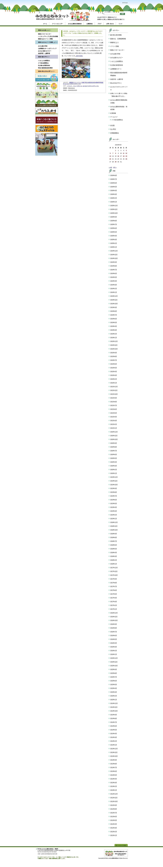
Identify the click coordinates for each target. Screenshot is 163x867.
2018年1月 (113, 564)
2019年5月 (113, 503)
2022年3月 (113, 375)
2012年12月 (114, 794)
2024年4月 (113, 281)
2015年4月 (113, 688)
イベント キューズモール (74, 86)
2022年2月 (113, 379)
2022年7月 (113, 360)
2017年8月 (113, 582)
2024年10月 (114, 258)
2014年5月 (113, 730)
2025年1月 (113, 247)
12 (126, 153)
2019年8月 (113, 492)
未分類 (112, 125)
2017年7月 (113, 586)
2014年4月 (113, 733)
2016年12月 (114, 613)
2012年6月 (113, 816)
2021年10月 (114, 394)
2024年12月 (114, 251)
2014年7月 (113, 722)
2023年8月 (113, 311)
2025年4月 (113, 236)
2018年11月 (113, 526)
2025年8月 (113, 220)
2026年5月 (113, 187)
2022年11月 (113, 345)
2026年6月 (113, 183)
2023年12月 (114, 296)
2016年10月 (114, 620)
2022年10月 (114, 349)
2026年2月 (113, 198)
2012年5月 (113, 820)
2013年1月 (113, 790)
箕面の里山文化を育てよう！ (46, 71)
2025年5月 (113, 232)
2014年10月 (114, 711)
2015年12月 (114, 658)
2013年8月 (113, 764)
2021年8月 (113, 401)
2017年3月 (113, 601)
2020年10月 (114, 439)
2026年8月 (113, 175)
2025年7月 (113, 224)
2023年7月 (113, 315)
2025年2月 (113, 243)
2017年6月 (113, 590)
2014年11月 (113, 707)
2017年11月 (113, 571)
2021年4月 (113, 417)
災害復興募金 (114, 133)
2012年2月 (113, 831)
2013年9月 (113, 760)
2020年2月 (113, 469)
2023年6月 (113, 319)
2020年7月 (113, 451)
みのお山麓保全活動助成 (75, 23)
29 (115, 162)
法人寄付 (113, 129)
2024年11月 (113, 254)
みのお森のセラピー (116, 57)
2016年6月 (113, 635)
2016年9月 (113, 624)
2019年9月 (113, 488)
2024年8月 (113, 266)
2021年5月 (113, 413)
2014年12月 (114, 703)
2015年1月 (113, 699)
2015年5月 (113, 684)
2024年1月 (113, 292)
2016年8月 (113, 628)
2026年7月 (113, 179)
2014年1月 (113, 745)
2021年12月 (114, 386)
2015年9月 (113, 669)
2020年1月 (113, 473)
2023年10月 (114, 303)
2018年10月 (114, 530)
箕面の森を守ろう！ (44, 57)
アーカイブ (113, 117)
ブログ (99, 23)
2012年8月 (113, 809)
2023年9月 (113, 307)
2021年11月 (113, 390)
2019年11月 (113, 481)
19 (126, 156)
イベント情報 (80, 82)
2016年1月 (113, 654)
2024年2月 (113, 288)
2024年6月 (113, 273)
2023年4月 (113, 326)
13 (110, 156)
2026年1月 (113, 202)
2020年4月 (113, 462)
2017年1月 (113, 609)
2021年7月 (113, 405)
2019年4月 (113, 507)
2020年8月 (113, 447)
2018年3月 (113, 556)
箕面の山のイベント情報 (45, 39)
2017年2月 (113, 605)
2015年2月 (113, 696)
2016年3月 (113, 647)
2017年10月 (114, 575)
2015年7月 (113, 677)
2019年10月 (114, 484)
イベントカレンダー (57, 23)
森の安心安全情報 (116, 35)
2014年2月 (113, 741)
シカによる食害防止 (44, 60)
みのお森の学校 (42, 46)
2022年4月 (113, 371)
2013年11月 (113, 752)
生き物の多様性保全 (44, 65)
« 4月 (110, 167)
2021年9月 (113, 398)
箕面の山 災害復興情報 (118, 39)
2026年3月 (113, 194)
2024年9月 (113, 262)
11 (123, 153)
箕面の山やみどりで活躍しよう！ (48, 42)
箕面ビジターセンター (44, 34)
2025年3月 (113, 239)
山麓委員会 (89, 23)
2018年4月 (113, 552)
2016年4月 (113, 643)
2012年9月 (113, 805)
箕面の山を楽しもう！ (44, 30)
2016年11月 (113, 616)
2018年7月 (113, 541)
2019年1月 (113, 518)
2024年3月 (113, 285)
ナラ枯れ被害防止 (43, 63)
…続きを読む (79, 56)
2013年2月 (113, 786)
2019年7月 (113, 496)
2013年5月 (113, 775)
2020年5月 (113, 458)
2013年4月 (113, 779)
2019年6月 (113, 500)
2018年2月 (113, 560)
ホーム (45, 23)
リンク (120, 23)
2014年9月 (113, 714)
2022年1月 (113, 383)
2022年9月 (113, 352)
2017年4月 (113, 598)
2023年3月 (113, 330)
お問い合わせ (110, 23)
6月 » (114, 167)
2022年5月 (113, 368)
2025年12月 (114, 205)
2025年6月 (113, 228)
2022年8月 (113, 356)
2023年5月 (113, 322)
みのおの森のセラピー (44, 51)
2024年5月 (113, 277)
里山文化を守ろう (116, 83)
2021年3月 (113, 420)
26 (126, 159)
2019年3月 (113, 511)
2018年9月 (113, 533)
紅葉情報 (113, 113)
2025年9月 (113, 217)
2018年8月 (113, 537)
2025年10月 (114, 213)
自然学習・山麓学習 (44, 53)
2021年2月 (113, 424)
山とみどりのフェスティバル (73, 83)
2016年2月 (113, 650)
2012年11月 (113, 797)
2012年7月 (113, 813)
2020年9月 (113, 443)
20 (110, 159)
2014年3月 (113, 737)
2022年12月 (114, 341)
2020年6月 (113, 454)
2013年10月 (114, 756)
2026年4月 (113, 190)
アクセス (126, 2)
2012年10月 (114, 801)
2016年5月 (113, 639)
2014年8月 (113, 718)
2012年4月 (113, 824)
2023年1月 (113, 337)
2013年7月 (113, 767)
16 (118, 156)
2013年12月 (114, 748)
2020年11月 (113, 435)
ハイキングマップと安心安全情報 (48, 36)
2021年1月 (113, 428)
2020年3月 (113, 466)
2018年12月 (114, 522)
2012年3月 (113, 828)
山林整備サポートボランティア (47, 48)
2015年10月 (114, 665)
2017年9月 (113, 579)
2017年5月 (113, 594)
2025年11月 (113, 209)
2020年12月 (114, 432)
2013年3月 (113, 782)
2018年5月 (113, 549)
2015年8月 (113, 673)
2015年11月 (113, 662)
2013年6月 (113, 771)
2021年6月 (113, 409)
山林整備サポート (116, 69)
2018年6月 (113, 545)
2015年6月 (113, 681)
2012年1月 (113, 835)
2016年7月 (113, 632)
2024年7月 (113, 269)
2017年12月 (114, 567)
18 (123, 156)
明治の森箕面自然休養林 (45, 68)
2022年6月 (113, 364)
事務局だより (73, 82)
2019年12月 (114, 477)
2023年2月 (113, 334)
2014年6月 (113, 726)
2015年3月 (113, 692)
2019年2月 (113, 515)
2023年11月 (113, 300)
